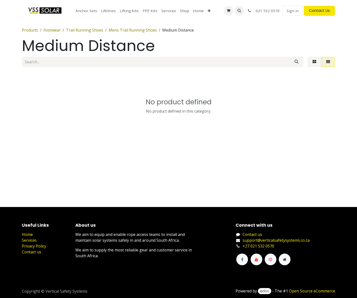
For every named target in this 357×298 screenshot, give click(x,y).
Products (30, 30)
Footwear (52, 30)
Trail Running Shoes (84, 30)
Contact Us (319, 10)
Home (27, 234)
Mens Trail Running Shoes (133, 30)
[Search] (296, 62)
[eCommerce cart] (228, 11)
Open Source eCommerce (312, 291)
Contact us (31, 252)
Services (29, 240)
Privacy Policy (34, 246)
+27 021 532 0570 (258, 246)
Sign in (293, 10)
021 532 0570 (266, 10)
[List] (328, 62)
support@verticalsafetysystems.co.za (276, 240)
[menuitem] (86, 11)
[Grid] (314, 62)
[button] (239, 11)
